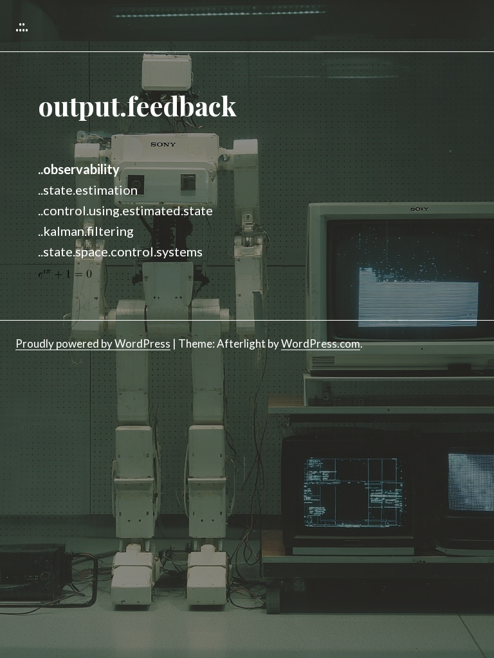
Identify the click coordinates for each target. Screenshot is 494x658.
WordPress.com (320, 343)
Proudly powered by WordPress (92, 343)
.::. (21, 25)
